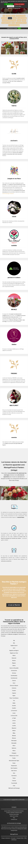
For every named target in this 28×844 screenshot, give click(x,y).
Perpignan (14, 753)
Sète (14, 773)
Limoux (14, 720)
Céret (14, 683)
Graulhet (14, 708)
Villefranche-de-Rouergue (14, 788)
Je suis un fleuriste (14, 605)
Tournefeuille (14, 783)
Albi (14, 640)
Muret (14, 745)
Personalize (10, 6)
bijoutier (13, 15)
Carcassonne (14, 670)
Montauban (14, 740)
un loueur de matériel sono (21, 22)
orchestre (24, 20)
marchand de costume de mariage (9, 20)
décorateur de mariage (20, 15)
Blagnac (14, 663)
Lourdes (14, 725)
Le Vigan (14, 718)
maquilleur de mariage (22, 18)
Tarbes (14, 778)
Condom (14, 690)
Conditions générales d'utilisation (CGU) (14, 812)
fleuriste (10, 18)
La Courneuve (14, 710)
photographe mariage (6, 22)
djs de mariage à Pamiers (8, 193)
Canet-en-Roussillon (14, 668)
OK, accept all (9, 4)
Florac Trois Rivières (14, 698)
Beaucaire (14, 658)
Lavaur (14, 713)
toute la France (20, 517)
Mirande (14, 735)
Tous (4, 15)
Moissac (14, 738)
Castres (14, 680)
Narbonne (14, 748)
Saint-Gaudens (14, 768)
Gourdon (14, 705)
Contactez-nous (14, 819)
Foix (14, 700)
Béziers (14, 660)
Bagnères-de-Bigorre (14, 650)
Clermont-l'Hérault (14, 685)
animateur (8, 15)
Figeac (14, 695)
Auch (14, 648)
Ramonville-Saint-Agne (14, 760)
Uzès (14, 785)
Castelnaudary (14, 675)
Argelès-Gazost (14, 645)
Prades (14, 758)
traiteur (13, 22)
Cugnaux (14, 693)
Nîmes (14, 750)
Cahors (14, 665)
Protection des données (14, 814)
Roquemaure (14, 765)
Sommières (14, 775)
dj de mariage (4, 18)
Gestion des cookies (14, 816)
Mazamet (14, 728)
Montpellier (14, 743)
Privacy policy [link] (18, 6)
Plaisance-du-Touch (14, 755)
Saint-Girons (14, 770)
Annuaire (6, 810)
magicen (14, 18)
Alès (14, 643)
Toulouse (14, 780)
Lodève (14, 723)
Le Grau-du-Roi (14, 715)
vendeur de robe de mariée (14, 25)
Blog (14, 817)
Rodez (14, 763)
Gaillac (14, 703)
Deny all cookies (20, 4)
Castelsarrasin (14, 678)
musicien (19, 20)
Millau (14, 733)
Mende (14, 730)
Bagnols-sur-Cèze (14, 653)
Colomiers (14, 688)
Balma (14, 655)
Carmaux (14, 673)
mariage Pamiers (14, 830)
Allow (19, 28)
